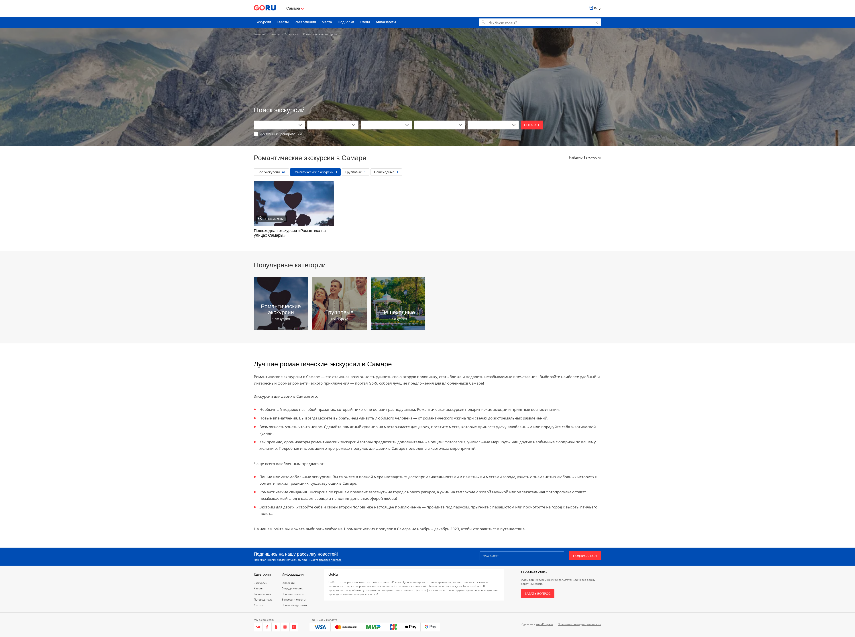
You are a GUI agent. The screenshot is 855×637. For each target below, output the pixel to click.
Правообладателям (294, 605)
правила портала (330, 560)
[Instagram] (285, 627)
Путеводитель (263, 599)
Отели (365, 22)
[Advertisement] (427, 71)
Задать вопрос (538, 593)
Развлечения (305, 22)
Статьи (258, 605)
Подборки (346, 22)
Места (327, 22)
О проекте (288, 583)
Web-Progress (544, 624)
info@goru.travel (561, 580)
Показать (532, 125)
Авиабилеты (386, 22)
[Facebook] (267, 627)
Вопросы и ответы (293, 599)
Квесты (283, 22)
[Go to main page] (265, 8)
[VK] (258, 627)
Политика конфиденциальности (579, 624)
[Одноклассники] (276, 627)
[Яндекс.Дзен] (294, 627)
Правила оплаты (292, 594)
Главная (259, 34)
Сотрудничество (292, 588)
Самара (275, 34)
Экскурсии (262, 22)
